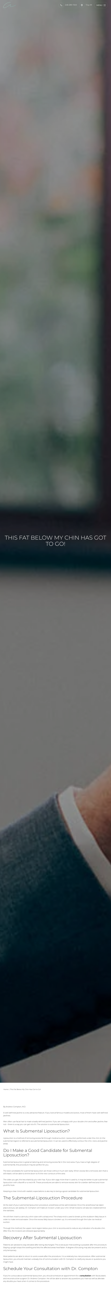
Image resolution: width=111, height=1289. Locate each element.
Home (5, 1089)
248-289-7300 (71, 5)
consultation (85, 1276)
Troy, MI (89, 5)
